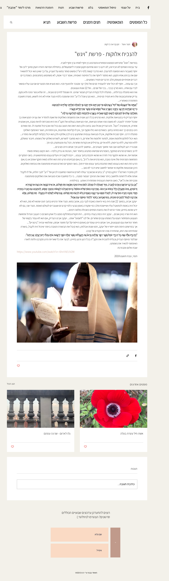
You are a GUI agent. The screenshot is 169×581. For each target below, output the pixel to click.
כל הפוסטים (138, 22)
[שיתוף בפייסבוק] (135, 355)
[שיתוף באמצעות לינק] (127, 355)
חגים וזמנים (91, 22)
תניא (46, 22)
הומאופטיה (115, 22)
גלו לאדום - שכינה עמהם (57, 433)
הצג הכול (11, 383)
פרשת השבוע (67, 22)
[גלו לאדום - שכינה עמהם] (40, 409)
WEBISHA (79, 572)
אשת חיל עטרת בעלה (131, 433)
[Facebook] (148, 8)
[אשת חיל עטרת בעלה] (113, 409)
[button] (11, 22)
